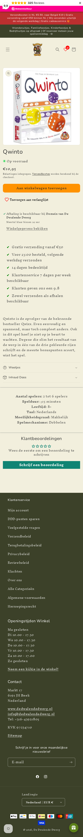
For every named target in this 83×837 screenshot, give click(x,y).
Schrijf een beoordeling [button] (41, 465)
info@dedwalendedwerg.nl (31, 714)
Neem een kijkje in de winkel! (33, 669)
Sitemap (15, 735)
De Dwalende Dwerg (47, 830)
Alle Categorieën (21, 588)
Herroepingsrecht (22, 606)
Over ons (15, 580)
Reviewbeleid (18, 562)
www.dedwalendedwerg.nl (30, 708)
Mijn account (18, 510)
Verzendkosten (41, 173)
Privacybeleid (19, 553)
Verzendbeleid (19, 536)
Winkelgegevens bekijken (27, 228)
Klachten (15, 571)
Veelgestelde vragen (24, 527)
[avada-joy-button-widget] (73, 827)
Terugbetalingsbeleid (25, 545)
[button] (7, 49)
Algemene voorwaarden (26, 597)
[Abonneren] (71, 762)
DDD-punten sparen (24, 518)
